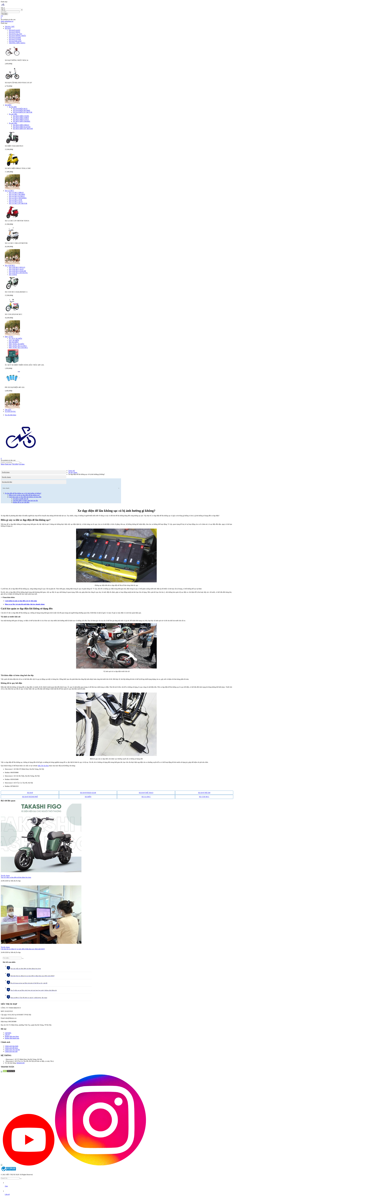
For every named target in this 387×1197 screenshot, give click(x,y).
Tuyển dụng (5, 472)
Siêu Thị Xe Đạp (43, 766)
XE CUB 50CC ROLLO (17, 267)
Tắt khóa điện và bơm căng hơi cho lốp (25, 500)
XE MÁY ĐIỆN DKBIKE (21, 121)
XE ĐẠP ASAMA (15, 37)
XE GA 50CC (9, 191)
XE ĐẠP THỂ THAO (146, 793)
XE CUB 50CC (10, 265)
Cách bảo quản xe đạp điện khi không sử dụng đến (25, 497)
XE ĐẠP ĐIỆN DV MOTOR (22, 112)
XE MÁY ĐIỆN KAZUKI (21, 127)
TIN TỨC (8, 410)
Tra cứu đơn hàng (10, 415)
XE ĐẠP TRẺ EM (204, 793)
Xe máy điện (13, 114)
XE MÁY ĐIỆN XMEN (21, 118)
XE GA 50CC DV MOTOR (18, 203)
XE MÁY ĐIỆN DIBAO (21, 125)
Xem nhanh (6, 488)
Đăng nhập (4, 21)
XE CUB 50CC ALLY (16, 269)
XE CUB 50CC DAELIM (17, 271)
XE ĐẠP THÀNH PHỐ (30, 797)
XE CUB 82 (13, 274)
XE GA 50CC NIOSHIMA (18, 198)
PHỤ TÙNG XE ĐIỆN (16, 344)
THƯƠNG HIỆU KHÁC (17, 43)
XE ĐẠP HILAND (15, 41)
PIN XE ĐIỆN (13, 342)
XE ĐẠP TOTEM (15, 39)
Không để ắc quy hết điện (21, 502)
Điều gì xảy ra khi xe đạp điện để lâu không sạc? (24, 495)
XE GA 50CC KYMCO (17, 196)
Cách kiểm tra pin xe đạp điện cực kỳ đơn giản (21, 601)
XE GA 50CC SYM (15, 200)
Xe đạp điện (13, 107)
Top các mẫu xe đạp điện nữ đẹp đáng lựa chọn (16, 877)
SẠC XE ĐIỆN (14, 340)
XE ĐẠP (8, 28)
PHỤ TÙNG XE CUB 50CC (18, 347)
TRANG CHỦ (10, 26)
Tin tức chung (6, 477)
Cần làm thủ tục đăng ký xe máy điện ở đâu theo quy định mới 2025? (23, 949)
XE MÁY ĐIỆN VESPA (21, 116)
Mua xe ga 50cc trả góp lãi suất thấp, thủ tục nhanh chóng (25, 604)
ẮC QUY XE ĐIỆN (15, 338)
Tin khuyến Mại (7, 482)
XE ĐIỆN (8, 105)
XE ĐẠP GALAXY (15, 34)
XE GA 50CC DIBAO (16, 192)
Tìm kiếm (4, 14)
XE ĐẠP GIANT (14, 30)
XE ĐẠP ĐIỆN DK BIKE (21, 110)
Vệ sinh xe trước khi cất (20, 499)
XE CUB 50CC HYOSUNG (18, 273)
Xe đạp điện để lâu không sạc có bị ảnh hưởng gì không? (23, 493)
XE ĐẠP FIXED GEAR (88, 793)
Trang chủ (71, 471)
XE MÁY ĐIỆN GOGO (21, 119)
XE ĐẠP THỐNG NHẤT (17, 35)
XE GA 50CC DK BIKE (17, 194)
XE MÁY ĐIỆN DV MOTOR (23, 128)
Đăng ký (10, 21)
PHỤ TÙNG (9, 337)
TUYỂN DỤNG (10, 411)
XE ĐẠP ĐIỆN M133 (20, 108)
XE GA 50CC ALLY (16, 201)
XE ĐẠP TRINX (14, 32)
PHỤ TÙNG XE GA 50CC (18, 346)
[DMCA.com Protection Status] (9, 1072)
